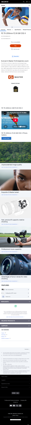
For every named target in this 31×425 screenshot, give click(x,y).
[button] (15, 376)
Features (9, 29)
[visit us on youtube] (10, 405)
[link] (6, 138)
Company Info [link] (23, 400)
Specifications (18, 29)
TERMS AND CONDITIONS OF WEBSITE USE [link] (15, 413)
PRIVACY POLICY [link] (15, 415)
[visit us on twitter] (17, 405)
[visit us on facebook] (13, 405)
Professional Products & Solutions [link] (12, 400)
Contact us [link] (15, 402)
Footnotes (27, 349)
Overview (3, 29)
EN (17, 393)
